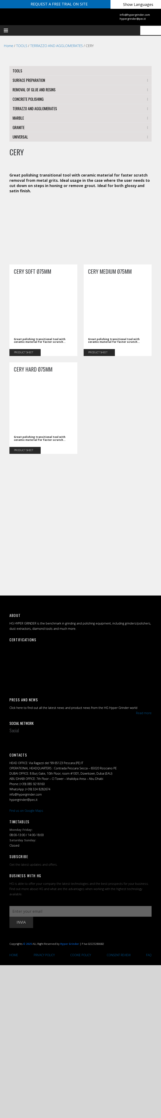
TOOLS (21, 45)
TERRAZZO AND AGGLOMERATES (56, 45)
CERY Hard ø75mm (33, 369)
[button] (38, 30)
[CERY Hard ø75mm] (43, 376)
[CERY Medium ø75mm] (118, 278)
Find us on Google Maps (26, 811)
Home (8, 45)
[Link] (106, 16)
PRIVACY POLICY (44, 955)
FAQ (149, 955)
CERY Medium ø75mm (110, 271)
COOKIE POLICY (80, 955)
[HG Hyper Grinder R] (35, 17)
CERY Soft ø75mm (32, 271)
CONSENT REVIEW (119, 955)
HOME (13, 955)
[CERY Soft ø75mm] (43, 278)
